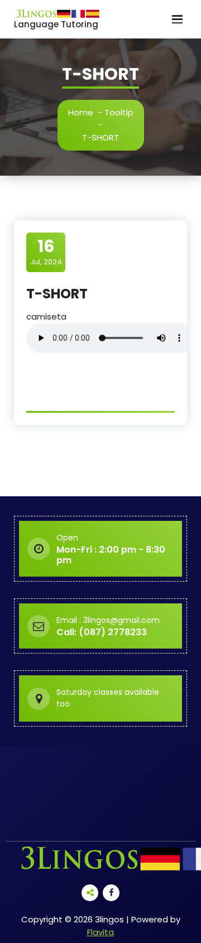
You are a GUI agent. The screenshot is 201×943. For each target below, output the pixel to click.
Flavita (100, 932)
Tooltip (118, 112)
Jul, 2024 (46, 251)
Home (80, 112)
